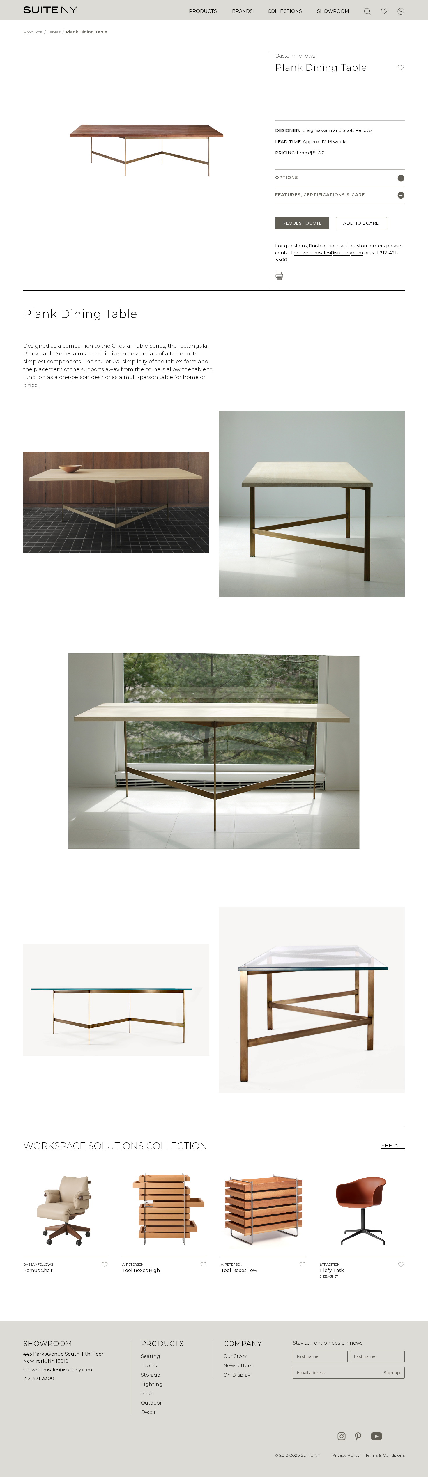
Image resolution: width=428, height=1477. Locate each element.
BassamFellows (295, 56)
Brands (242, 11)
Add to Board (361, 223)
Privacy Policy (346, 1455)
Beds (147, 1393)
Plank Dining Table (86, 32)
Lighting (152, 1384)
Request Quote (302, 223)
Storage (150, 1375)
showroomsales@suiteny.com (328, 253)
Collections (285, 11)
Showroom (333, 11)
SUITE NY (310, 1455)
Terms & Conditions (385, 1455)
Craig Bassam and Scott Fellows (337, 130)
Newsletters (237, 1365)
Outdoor (151, 1403)
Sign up (392, 1372)
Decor (148, 1412)
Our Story (234, 1356)
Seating (150, 1356)
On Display (236, 1375)
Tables (55, 32)
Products (203, 11)
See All (393, 1145)
